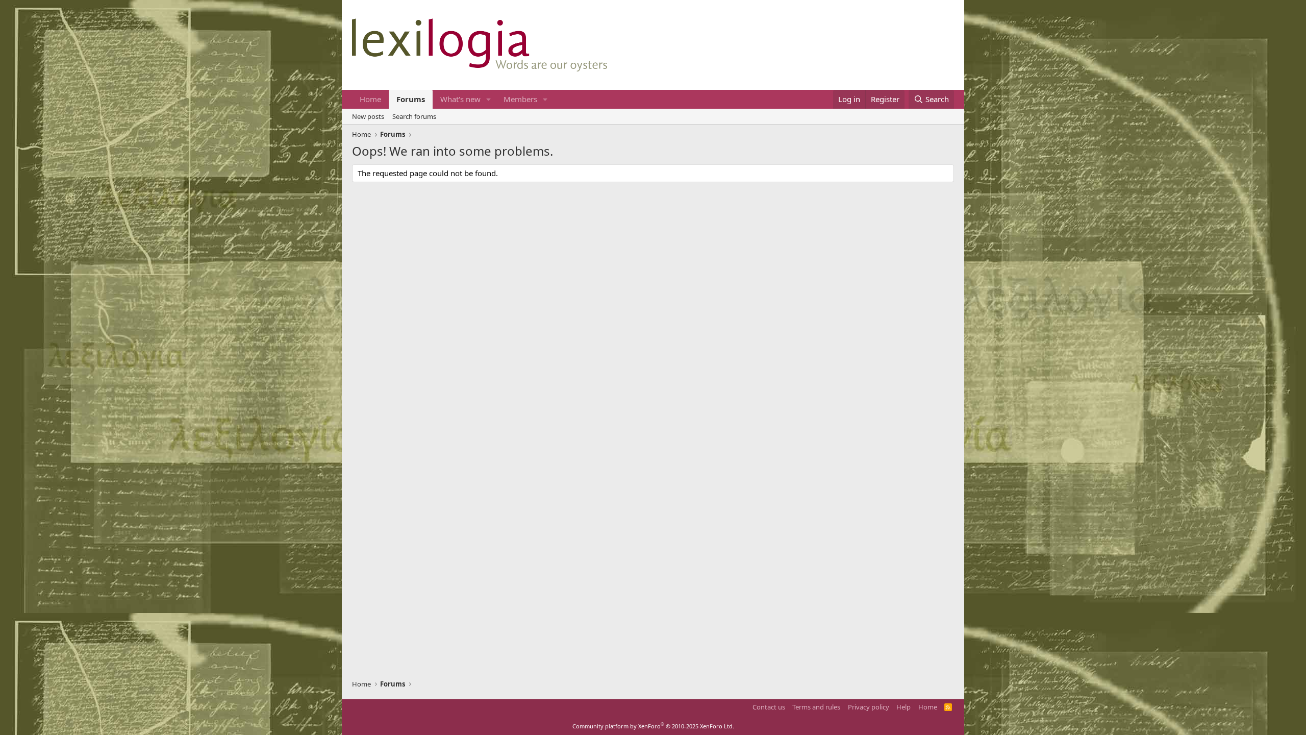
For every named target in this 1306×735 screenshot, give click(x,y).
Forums (410, 99)
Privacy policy (868, 707)
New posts (368, 116)
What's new (460, 99)
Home (370, 99)
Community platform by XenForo (653, 726)
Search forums (414, 116)
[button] (489, 99)
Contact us (768, 707)
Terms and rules (816, 707)
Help (903, 707)
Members (520, 99)
